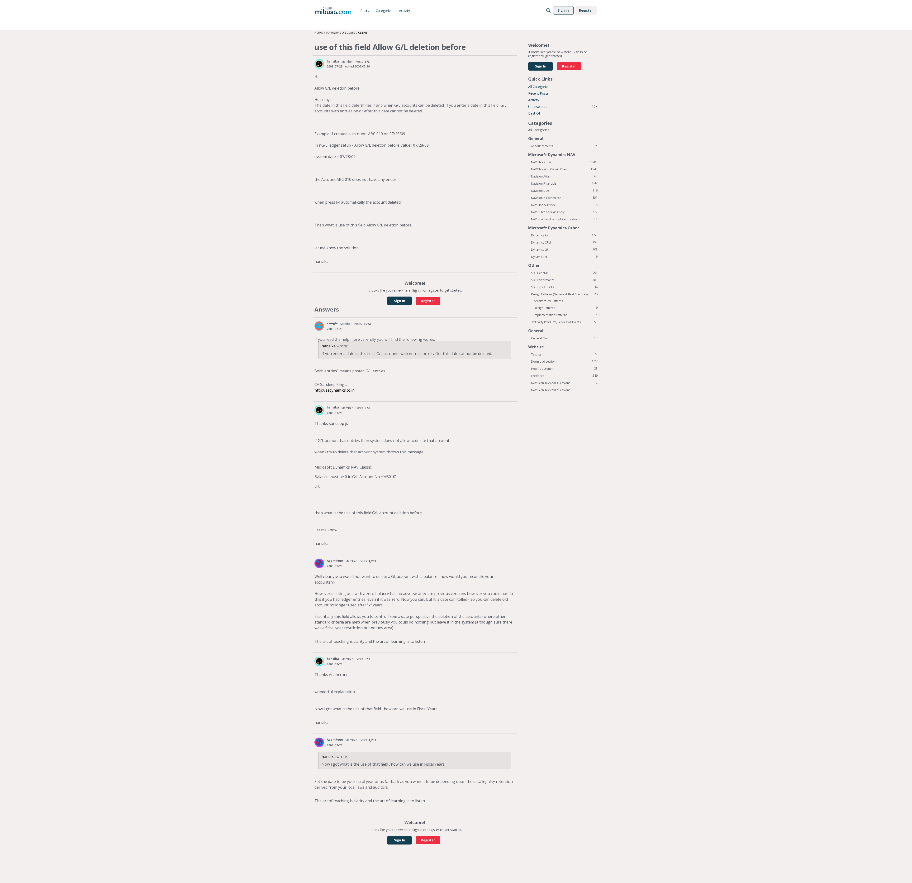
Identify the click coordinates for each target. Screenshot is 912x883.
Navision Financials (564, 183)
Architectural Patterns (548, 301)
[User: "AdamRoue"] (319, 563)
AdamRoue (335, 561)
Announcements (564, 146)
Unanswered (563, 106)
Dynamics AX (564, 235)
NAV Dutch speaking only (564, 212)
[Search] (548, 10)
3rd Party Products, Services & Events (564, 322)
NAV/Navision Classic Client (564, 169)
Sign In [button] (399, 300)
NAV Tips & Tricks (564, 205)
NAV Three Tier (564, 162)
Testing (564, 354)
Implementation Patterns (566, 315)
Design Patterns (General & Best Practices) (564, 294)
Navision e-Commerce (564, 198)
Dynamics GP (564, 249)
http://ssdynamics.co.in (334, 390)
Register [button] (428, 300)
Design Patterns (566, 308)
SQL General (564, 273)
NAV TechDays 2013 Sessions (564, 383)
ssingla (332, 323)
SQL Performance (564, 280)
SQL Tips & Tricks (564, 287)
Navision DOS (564, 190)
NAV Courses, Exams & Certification (564, 219)
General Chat (564, 338)
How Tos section (564, 368)
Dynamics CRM (564, 242)
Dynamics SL (564, 256)
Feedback (564, 376)
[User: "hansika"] (319, 64)
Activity (533, 100)
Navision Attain (564, 176)
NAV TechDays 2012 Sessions (564, 390)
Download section (564, 361)
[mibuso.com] (333, 10)
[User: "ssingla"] (319, 326)
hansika (333, 61)
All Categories (538, 86)
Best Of (534, 113)
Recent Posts (538, 93)
